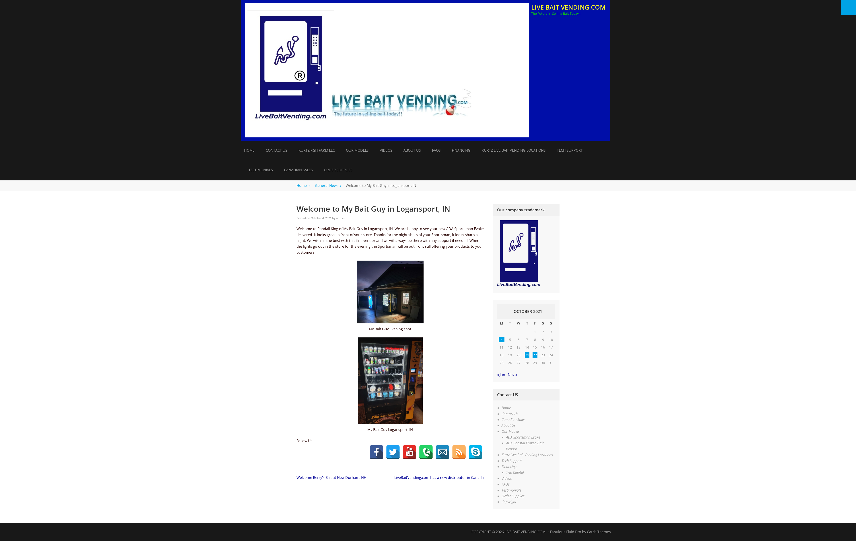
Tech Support (570, 150)
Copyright (509, 501)
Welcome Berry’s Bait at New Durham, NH (331, 477)
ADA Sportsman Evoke (523, 437)
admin (340, 218)
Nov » (512, 374)
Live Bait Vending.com (568, 7)
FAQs (436, 150)
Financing (461, 150)
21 (527, 355)
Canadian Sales (298, 169)
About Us (412, 150)
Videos (386, 150)
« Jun (501, 374)
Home (249, 150)
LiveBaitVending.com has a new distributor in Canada (439, 477)
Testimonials (261, 169)
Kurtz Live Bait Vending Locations (514, 150)
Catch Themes (599, 531)
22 (535, 355)
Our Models (357, 150)
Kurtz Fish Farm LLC (316, 150)
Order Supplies (338, 169)
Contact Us (276, 150)
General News (328, 185)
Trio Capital (515, 472)
